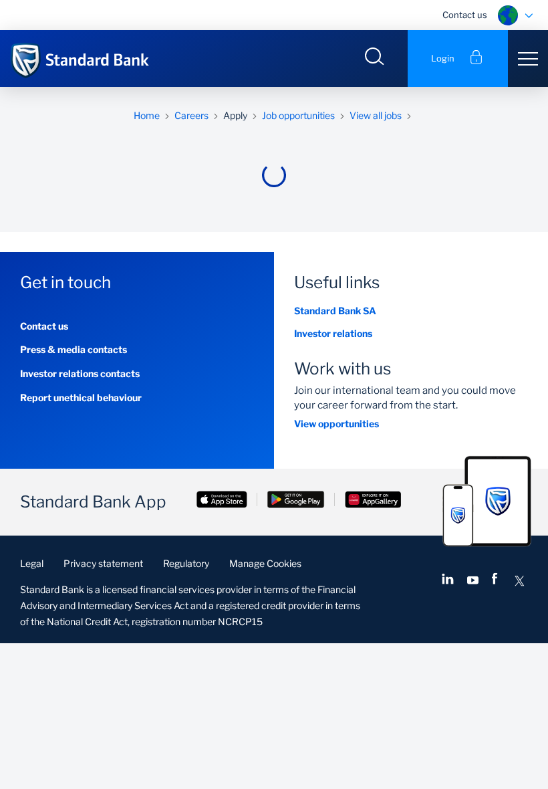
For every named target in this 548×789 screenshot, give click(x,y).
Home (147, 115)
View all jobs (376, 115)
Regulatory (186, 563)
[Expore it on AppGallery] (373, 501)
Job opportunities (298, 115)
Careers (191, 115)
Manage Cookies (265, 563)
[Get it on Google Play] (296, 501)
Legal (31, 563)
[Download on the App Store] (221, 501)
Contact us (464, 14)
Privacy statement (103, 563)
